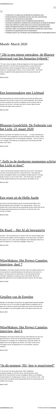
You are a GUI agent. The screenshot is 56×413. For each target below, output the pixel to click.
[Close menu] (1, 11)
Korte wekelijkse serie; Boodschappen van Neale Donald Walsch (36, 22)
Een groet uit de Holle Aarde (19, 197)
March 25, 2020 (4, 109)
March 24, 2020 (4, 146)
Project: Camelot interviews (42, 26)
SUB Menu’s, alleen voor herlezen (15, 28)
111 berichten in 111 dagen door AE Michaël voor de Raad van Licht (24, 15)
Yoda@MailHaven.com (6, 3)
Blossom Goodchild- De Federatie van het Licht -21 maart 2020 (26, 127)
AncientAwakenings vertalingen (14, 17)
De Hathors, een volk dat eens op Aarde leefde (18, 18)
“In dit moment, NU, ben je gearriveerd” (27, 365)
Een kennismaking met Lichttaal (22, 93)
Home (42, 20)
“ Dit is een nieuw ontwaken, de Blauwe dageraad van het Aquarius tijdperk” (27, 56)
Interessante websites (11, 22)
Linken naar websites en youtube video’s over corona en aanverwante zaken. (27, 24)
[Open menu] (54, 7)
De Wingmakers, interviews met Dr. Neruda (17, 20)
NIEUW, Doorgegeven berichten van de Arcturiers (19, 26)
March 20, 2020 (4, 214)
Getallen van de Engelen (16, 297)
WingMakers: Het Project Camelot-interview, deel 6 (24, 329)
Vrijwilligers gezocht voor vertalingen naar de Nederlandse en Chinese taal (27, 32)
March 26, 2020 (4, 77)
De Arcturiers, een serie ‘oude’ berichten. (35, 17)
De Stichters (52, 32)
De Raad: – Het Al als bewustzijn (22, 230)
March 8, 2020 (4, 350)
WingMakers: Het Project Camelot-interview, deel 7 (24, 262)
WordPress (53, 407)
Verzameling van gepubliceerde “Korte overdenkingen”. (21, 30)
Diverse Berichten (35, 20)
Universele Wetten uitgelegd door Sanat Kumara (38, 28)
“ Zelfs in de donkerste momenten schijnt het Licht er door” (28, 163)
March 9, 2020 (4, 312)
